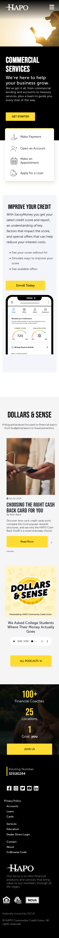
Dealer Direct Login (18, 834)
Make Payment (30, 136)
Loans (10, 811)
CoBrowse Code (17, 852)
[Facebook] (9, 787)
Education (13, 829)
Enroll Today (25, 285)
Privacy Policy (12, 800)
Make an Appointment (29, 161)
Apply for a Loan (31, 173)
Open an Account (32, 148)
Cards (10, 816)
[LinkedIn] (36, 787)
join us (29, 749)
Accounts (12, 806)
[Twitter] (22, 787)
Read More (27, 541)
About (10, 847)
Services (12, 824)
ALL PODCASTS (29, 661)
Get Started (20, 116)
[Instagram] (16, 787)
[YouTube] (29, 787)
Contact (12, 841)
